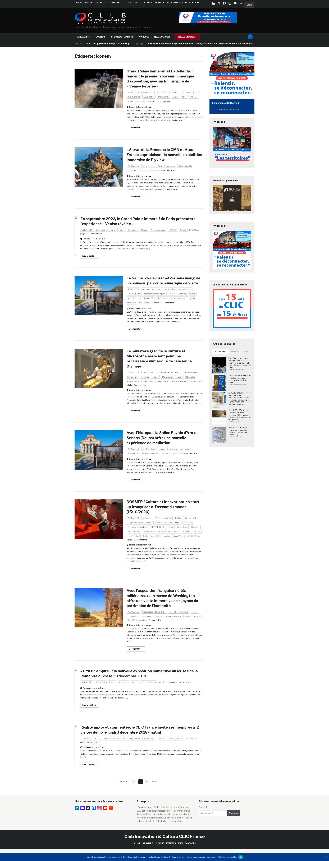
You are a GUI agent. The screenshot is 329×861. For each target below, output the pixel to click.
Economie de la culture (137, 527)
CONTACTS (159, 3)
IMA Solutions (134, 531)
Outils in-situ (148, 536)
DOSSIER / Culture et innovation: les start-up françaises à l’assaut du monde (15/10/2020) (164, 507)
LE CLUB (88, 3)
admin (152, 101)
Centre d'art (170, 289)
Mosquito (186, 531)
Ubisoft (183, 230)
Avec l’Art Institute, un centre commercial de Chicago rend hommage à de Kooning (239, 431)
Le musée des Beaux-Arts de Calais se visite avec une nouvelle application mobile (240, 379)
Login (249, 5)
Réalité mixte (162, 381)
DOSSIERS (100, 36)
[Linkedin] (82, 808)
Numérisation (147, 381)
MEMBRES (115, 3)
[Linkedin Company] (214, 3)
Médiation (185, 449)
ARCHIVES (148, 3)
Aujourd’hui (220, 352)
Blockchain (147, 92)
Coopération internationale (139, 522)
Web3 (130, 101)
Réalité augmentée (179, 298)
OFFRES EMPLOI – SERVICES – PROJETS (183, 3)
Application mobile (163, 518)
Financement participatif (154, 294)
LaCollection (149, 97)
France (188, 92)
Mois (246, 352)
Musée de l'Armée (112, 738)
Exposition (176, 92)
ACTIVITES (101, 3)
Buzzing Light (190, 518)
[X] (219, 3)
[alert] (232, 109)
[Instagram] (230, 3)
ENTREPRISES (162, 92)
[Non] (326, 857)
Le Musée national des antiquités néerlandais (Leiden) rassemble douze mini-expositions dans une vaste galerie (172, 43)
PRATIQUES (144, 36)
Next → (156, 781)
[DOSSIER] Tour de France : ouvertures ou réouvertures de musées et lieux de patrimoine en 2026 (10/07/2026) (240, 397)
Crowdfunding (185, 289)
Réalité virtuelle (185, 166)
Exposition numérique (178, 612)
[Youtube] (235, 3)
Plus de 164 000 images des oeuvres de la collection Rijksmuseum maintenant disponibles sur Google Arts (240, 415)
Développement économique (167, 522)
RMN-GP (193, 97)
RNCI (136, 3)
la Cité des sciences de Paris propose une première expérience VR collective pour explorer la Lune (240, 363)
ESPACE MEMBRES (186, 36)
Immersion (170, 166)
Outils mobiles (164, 536)
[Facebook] (224, 3)
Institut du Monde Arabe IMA (168, 616)
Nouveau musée (158, 230)
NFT (184, 97)
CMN (159, 166)
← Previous (123, 781)
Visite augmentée (175, 738)
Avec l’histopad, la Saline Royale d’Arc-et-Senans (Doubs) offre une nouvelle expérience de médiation (163, 438)
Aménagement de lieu (152, 289)
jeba (85, 234)
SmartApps (178, 536)
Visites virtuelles (179, 381)
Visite (161, 738)
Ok (241, 857)
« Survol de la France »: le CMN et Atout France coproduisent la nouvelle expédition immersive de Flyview (164, 154)
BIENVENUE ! (148, 843)
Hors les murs (134, 616)
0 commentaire (163, 101)
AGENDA (127, 3)
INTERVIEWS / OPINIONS (122, 36)
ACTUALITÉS (83, 36)
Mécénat (132, 298)
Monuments (163, 97)
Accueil (79, 3)
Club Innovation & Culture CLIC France (164, 836)
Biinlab (178, 518)
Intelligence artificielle (168, 372)
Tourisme (132, 170)
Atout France (148, 166)
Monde (155, 377)
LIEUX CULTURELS (162, 36)
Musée (175, 97)
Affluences (147, 518)
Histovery (183, 294)
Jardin (193, 294)
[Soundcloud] (241, 3)
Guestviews (182, 527)
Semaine (235, 352)
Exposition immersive (105, 230)
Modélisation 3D (146, 298)
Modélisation (149, 531)
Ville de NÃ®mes (148, 682)
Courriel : (203, 807)
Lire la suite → (136, 127)
